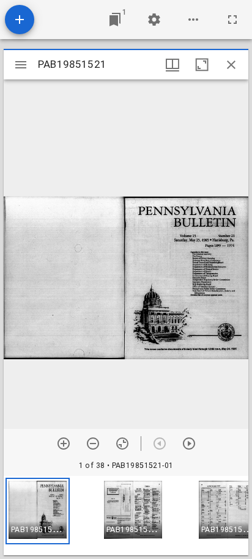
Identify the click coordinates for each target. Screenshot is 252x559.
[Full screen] (232, 19)
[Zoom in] (63, 443)
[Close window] (231, 64)
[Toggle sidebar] (20, 64)
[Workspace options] (193, 19)
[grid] (126, 515)
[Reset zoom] (122, 443)
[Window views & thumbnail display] (172, 64)
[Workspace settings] (154, 19)
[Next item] (189, 443)
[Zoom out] (93, 443)
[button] (38, 511)
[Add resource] (19, 19)
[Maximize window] (202, 64)
